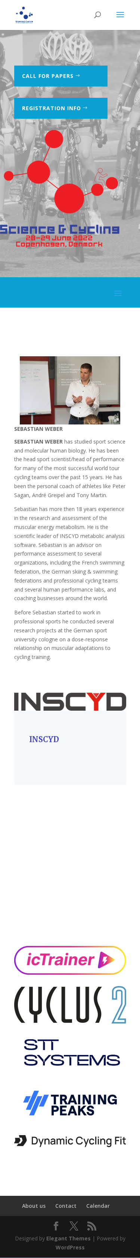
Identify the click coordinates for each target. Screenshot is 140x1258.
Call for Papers (48, 75)
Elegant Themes (68, 1238)
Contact (66, 1205)
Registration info (51, 108)
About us (34, 1205)
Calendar (98, 1205)
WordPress (70, 1247)
